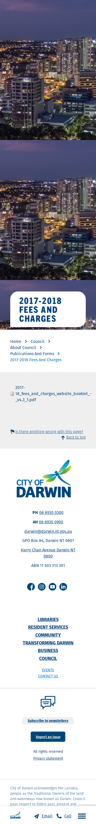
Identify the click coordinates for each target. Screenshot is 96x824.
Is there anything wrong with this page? (49, 431)
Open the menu (81, 816)
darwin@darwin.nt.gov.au (48, 531)
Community (48, 635)
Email (47, 816)
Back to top (76, 437)
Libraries (48, 619)
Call (67, 816)
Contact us (48, 676)
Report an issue (48, 736)
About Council (23, 348)
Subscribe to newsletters (48, 720)
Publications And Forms (32, 354)
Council (38, 341)
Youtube (52, 587)
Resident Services (48, 627)
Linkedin (63, 587)
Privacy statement (48, 758)
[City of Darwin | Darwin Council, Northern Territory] (15, 815)
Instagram (42, 587)
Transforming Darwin (48, 643)
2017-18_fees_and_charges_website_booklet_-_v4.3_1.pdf (53, 394)
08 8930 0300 (51, 512)
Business (48, 650)
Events (48, 670)
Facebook (31, 587)
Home (15, 341)
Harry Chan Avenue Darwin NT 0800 (48, 553)
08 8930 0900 (51, 522)
